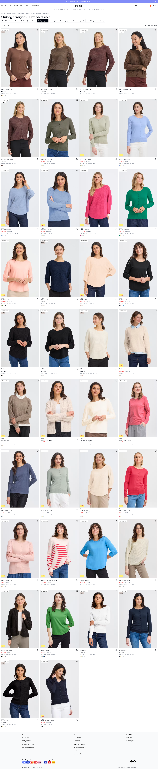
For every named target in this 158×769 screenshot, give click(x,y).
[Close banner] (155, 1)
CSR (75, 750)
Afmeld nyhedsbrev (80, 747)
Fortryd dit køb (26, 741)
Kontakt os (25, 737)
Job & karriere (78, 754)
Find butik (77, 741)
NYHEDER (4, 5)
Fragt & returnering (28, 744)
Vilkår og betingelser (37, 767)
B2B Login (129, 737)
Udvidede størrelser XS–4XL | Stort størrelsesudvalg (18, 13)
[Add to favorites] (37, 30)
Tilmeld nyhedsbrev (80, 744)
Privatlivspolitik (26, 767)
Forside (3, 13)
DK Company (130, 741)
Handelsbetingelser (28, 747)
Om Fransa (77, 737)
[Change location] (150, 5)
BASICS (22, 5)
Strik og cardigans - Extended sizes (41, 13)
